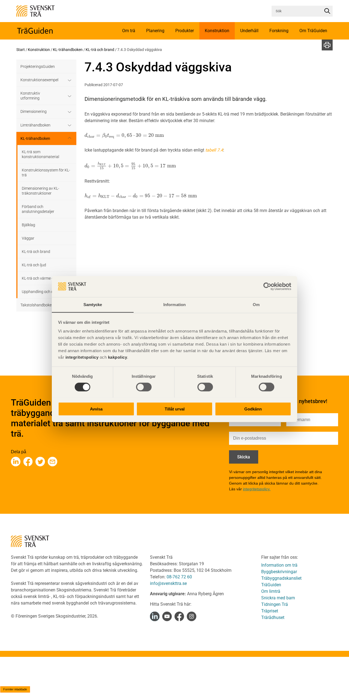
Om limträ (270, 591)
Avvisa (96, 408)
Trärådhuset (272, 617)
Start (20, 49)
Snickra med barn (278, 597)
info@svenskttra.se (168, 583)
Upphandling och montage (44, 291)
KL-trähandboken (68, 49)
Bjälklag (28, 225)
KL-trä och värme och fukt (43, 278)
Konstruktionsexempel (39, 80)
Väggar (28, 238)
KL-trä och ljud (34, 265)
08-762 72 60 (179, 576)
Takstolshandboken (37, 305)
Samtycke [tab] (92, 304)
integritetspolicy (81, 357)
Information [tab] (174, 304)
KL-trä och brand (100, 49)
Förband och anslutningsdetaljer (38, 209)
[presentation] (124, 135)
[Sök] (327, 11)
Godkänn (253, 408)
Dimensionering (33, 111)
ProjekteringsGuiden (37, 66)
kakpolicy (117, 357)
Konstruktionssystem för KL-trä (46, 172)
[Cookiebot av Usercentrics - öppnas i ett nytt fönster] (267, 286)
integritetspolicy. (256, 489)
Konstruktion (39, 49)
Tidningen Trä (274, 604)
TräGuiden (271, 584)
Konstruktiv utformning (30, 95)
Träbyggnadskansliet (281, 578)
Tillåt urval (175, 408)
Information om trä (279, 565)
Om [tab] (256, 304)
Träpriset (269, 611)
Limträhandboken (35, 125)
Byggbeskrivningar (279, 571)
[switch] (144, 387)
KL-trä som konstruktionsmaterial (40, 154)
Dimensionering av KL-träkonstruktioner (40, 190)
